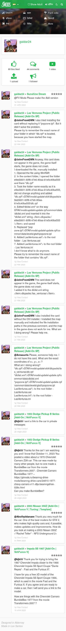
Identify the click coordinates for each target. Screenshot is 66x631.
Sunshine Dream (36, 94)
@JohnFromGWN (24, 120)
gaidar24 (25, 41)
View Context (22, 101)
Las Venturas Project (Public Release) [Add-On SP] (37, 114)
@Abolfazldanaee (24, 516)
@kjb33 (18, 421)
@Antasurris (21, 355)
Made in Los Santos (12, 626)
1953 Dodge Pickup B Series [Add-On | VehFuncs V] (36, 415)
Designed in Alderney (12, 622)
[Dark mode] (56, 4)
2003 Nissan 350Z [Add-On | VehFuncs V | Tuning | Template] (36, 507)
